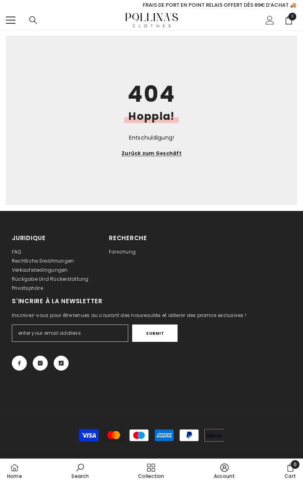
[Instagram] (40, 363)
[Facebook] (19, 363)
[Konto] (270, 20)
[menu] (10, 20)
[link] (80, 470)
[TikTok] (61, 363)
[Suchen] (33, 20)
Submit (155, 333)
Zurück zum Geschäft (151, 153)
